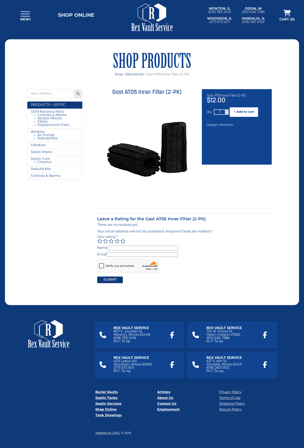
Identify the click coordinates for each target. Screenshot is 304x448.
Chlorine (44, 162)
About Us (165, 398)
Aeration (38, 132)
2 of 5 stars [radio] (105, 241)
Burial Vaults (106, 392)
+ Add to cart (244, 112)
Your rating (107, 237)
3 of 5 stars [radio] (111, 241)
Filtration (38, 145)
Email (102, 254)
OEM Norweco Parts (47, 112)
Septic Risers (41, 152)
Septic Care (40, 159)
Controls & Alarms (52, 115)
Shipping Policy (232, 404)
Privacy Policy (230, 392)
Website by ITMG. (107, 433)
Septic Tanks (106, 398)
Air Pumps (46, 135)
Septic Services (108, 404)
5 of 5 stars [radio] (122, 241)
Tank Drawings (108, 415)
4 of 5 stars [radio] (117, 241)
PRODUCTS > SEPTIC (48, 105)
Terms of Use (230, 398)
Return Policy (230, 409)
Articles (163, 392)
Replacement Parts (53, 125)
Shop (119, 74)
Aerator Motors (49, 118)
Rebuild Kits (134, 74)
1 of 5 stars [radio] (99, 241)
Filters (42, 121)
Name (102, 248)
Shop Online (76, 15)
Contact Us (166, 404)
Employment (168, 409)
